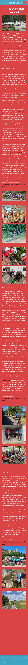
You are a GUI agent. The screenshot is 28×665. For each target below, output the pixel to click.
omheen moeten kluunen (16, 152)
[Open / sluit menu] (25, 2)
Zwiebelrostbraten (6, 380)
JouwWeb (6, 662)
